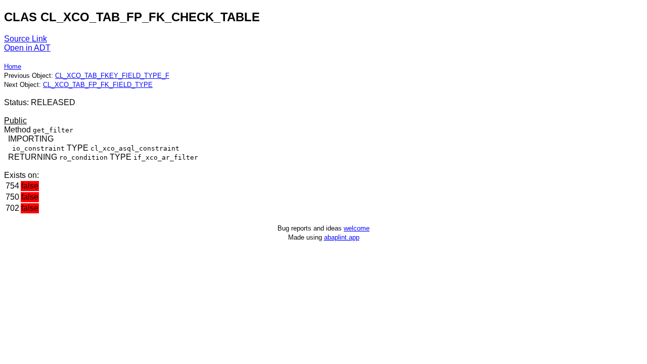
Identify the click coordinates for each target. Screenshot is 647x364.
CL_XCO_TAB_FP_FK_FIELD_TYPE (98, 84)
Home (12, 66)
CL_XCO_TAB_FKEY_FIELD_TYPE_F (112, 75)
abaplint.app (341, 237)
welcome (356, 228)
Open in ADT (27, 47)
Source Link (25, 38)
